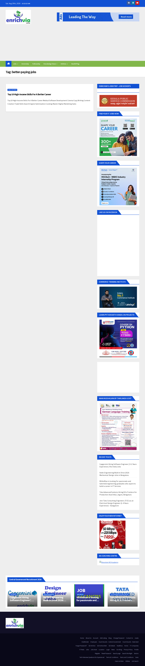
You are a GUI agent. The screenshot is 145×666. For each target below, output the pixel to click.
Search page (116, 653)
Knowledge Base (50, 64)
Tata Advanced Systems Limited (119, 594)
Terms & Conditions (112, 657)
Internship (25, 64)
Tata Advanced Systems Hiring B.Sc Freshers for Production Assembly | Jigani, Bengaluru (118, 493)
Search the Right (127, 653)
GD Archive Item (102, 646)
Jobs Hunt (94, 650)
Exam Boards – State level (130, 642)
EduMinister (85, 642)
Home (82, 638)
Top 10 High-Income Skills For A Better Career (29, 94)
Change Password (118, 638)
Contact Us (129, 638)
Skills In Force (12, 90)
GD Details (112, 646)
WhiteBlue (80, 594)
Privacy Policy (128, 650)
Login (108, 650)
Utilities (64, 64)
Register (97, 653)
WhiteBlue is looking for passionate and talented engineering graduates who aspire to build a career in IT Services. (117, 483)
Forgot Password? (81, 646)
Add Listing (103, 638)
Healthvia (120, 646)
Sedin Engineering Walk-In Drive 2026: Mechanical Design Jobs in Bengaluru (114, 474)
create (136, 638)
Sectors (136, 653)
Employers (94, 642)
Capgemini (13, 594)
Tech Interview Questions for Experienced (92, 657)
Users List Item (119, 661)
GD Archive (92, 646)
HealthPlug (75, 64)
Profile (136, 650)
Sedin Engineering (49, 594)
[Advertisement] (72, 44)
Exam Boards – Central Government (110, 642)
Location (101, 650)
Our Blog (119, 650)
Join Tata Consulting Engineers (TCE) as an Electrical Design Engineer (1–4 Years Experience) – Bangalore (116, 503)
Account (95, 638)
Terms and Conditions (126, 657)
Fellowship (36, 64)
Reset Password (106, 653)
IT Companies (134, 646)
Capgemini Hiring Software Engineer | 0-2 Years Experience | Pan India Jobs (118, 465)
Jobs (15, 64)
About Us (88, 638)
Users (136, 657)
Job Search (135, 661)
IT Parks (81, 650)
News (113, 650)
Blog (110, 638)
